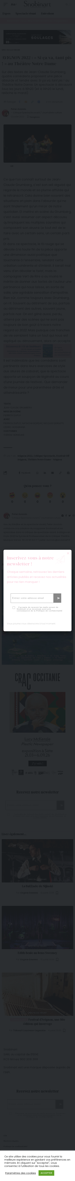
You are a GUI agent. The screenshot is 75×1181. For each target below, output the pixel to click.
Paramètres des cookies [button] (20, 1173)
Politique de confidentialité (49, 611)
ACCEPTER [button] (46, 1173)
